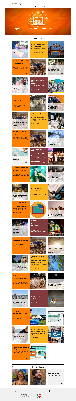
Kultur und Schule (59, 6)
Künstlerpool (43, 6)
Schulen (50, 6)
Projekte (36, 6)
